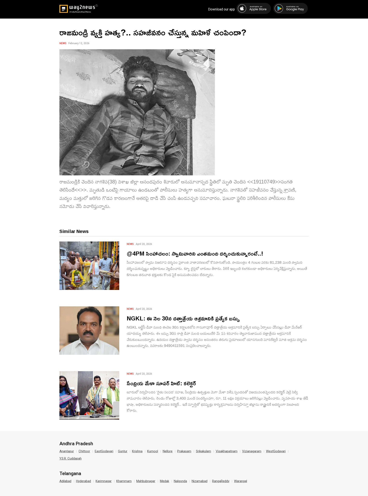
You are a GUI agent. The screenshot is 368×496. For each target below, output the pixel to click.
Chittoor (84, 451)
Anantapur (66, 451)
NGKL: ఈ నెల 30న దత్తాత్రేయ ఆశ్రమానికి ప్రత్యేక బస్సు (183, 318)
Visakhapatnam (226, 451)
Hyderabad (83, 481)
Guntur (122, 451)
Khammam (124, 481)
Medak (164, 481)
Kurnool (152, 451)
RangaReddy (220, 481)
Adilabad (65, 481)
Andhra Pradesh (76, 443)
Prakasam (184, 451)
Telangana (70, 473)
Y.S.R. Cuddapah (70, 458)
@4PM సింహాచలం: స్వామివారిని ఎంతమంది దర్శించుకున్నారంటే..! (195, 253)
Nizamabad (199, 481)
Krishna (137, 451)
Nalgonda (180, 481)
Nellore (167, 451)
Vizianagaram (251, 451)
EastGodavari (104, 451)
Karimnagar (104, 481)
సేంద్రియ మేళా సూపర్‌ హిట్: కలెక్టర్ (161, 383)
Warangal (240, 481)
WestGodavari (276, 451)
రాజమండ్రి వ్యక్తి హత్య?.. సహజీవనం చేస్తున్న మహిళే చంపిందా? (152, 32)
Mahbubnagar (145, 481)
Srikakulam (203, 451)
